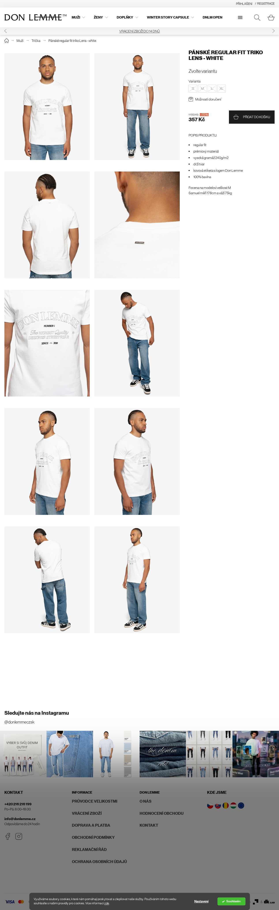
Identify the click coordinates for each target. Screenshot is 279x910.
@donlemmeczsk (19, 722)
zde (106, 903)
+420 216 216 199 (18, 804)
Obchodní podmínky (93, 837)
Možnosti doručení (208, 99)
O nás (146, 801)
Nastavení (201, 901)
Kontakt (149, 825)
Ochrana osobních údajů (99, 861)
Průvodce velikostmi (94, 801)
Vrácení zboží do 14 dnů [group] (139, 31)
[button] (5, 31)
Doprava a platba (91, 825)
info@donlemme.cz (20, 819)
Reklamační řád (89, 849)
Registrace (266, 3)
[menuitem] (78, 17)
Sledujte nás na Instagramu (36, 713)
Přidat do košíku (256, 117)
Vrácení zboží (87, 813)
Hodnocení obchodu (162, 813)
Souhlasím (233, 901)
